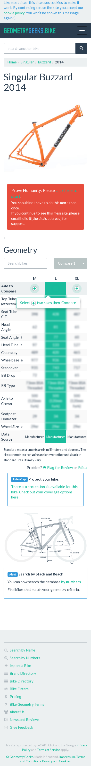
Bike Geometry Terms (27, 704)
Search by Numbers (25, 658)
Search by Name (22, 650)
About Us (17, 712)
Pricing (15, 696)
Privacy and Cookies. (56, 761)
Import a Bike (20, 665)
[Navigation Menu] (82, 30)
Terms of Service (48, 750)
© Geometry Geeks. (20, 757)
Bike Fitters (19, 689)
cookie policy (14, 13)
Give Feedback (21, 727)
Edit (81, 467)
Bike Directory (21, 681)
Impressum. (67, 757)
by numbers (71, 582)
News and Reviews (25, 719)
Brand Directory (23, 673)
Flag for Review (59, 467)
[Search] (81, 48)
